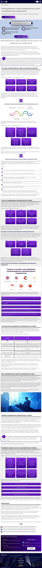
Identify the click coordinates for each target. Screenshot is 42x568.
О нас (21, 563)
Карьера (21, 565)
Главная (21, 558)
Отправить (31, 548)
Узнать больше (8, 16)
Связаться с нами (21, 36)
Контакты (21, 562)
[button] (21, 526)
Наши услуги (21, 560)
